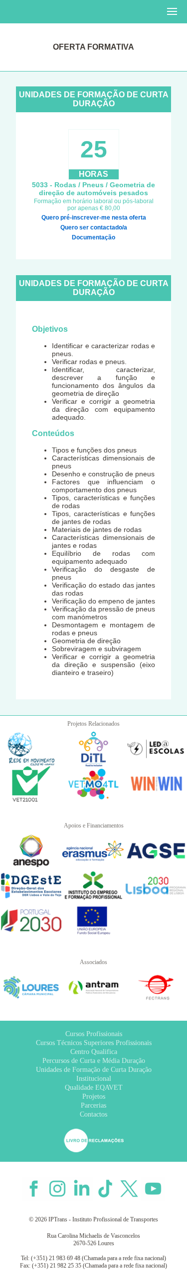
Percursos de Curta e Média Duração (93, 1060)
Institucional (93, 1078)
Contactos (93, 1114)
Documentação (93, 237)
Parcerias (93, 1105)
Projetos (93, 1096)
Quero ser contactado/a (93, 227)
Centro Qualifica (93, 1051)
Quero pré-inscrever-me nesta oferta (93, 217)
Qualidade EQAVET (94, 1087)
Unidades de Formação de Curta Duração (94, 1069)
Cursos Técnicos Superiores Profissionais (94, 1043)
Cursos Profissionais (93, 1034)
